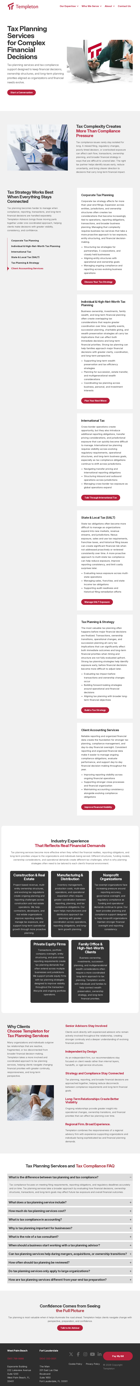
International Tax (21, 251)
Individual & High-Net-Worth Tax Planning (35, 246)
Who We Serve (90, 6)
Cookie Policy (75, 1364)
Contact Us (124, 6)
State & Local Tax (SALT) (25, 257)
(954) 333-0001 (48, 1358)
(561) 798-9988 (15, 1358)
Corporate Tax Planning (25, 240)
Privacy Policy (93, 1364)
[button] (78, 6)
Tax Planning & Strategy (25, 262)
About (108, 6)
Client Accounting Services (27, 268)
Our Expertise (68, 6)
